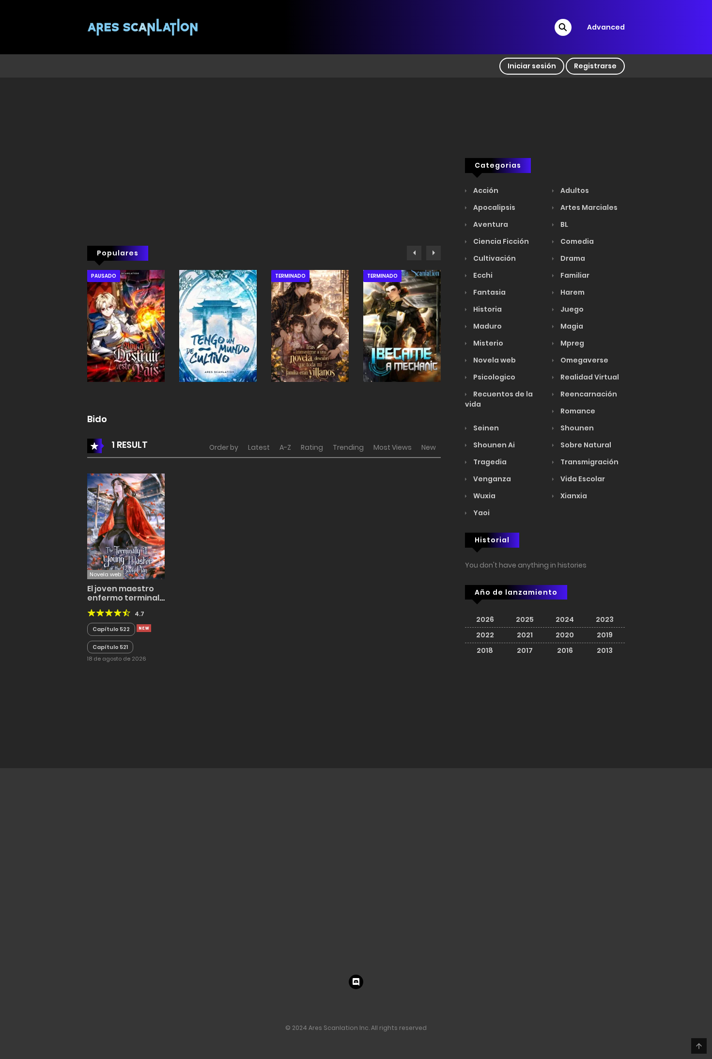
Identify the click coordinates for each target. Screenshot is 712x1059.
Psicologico (493, 377)
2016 (565, 650)
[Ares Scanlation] (143, 27)
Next (433, 253)
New (428, 447)
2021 (525, 635)
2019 (605, 635)
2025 (525, 619)
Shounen (576, 428)
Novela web (494, 360)
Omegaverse (583, 360)
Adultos (574, 190)
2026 (485, 619)
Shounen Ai (493, 445)
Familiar (574, 275)
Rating (312, 447)
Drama (572, 258)
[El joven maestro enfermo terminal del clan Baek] (126, 526)
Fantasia (489, 292)
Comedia (576, 241)
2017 (525, 650)
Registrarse (595, 66)
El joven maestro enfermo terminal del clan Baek (123, 598)
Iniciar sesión (532, 66)
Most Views (392, 447)
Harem (572, 292)
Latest (259, 447)
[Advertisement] (264, 180)
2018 (485, 650)
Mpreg (571, 343)
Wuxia (483, 496)
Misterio (487, 343)
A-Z (285, 447)
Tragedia (489, 462)
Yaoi (481, 513)
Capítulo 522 (111, 629)
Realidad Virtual (589, 377)
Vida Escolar (582, 479)
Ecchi (482, 275)
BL (563, 224)
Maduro (487, 326)
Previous (414, 253)
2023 (605, 619)
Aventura (490, 224)
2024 (565, 619)
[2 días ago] (144, 628)
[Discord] (356, 982)
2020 (565, 635)
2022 (485, 635)
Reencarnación (588, 394)
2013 (605, 650)
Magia (571, 326)
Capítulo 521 (110, 647)
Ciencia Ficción (500, 241)
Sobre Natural (585, 445)
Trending (348, 447)
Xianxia (573, 496)
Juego (571, 309)
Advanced (606, 27)
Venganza (491, 479)
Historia (487, 309)
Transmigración (589, 462)
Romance (577, 411)
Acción (485, 190)
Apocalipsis (493, 207)
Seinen (485, 428)
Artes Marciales (588, 207)
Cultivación (494, 258)
